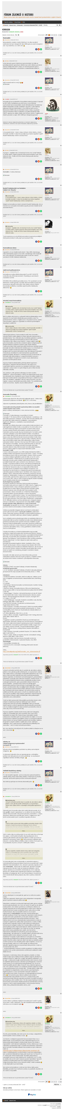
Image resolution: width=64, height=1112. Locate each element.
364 (51, 675)
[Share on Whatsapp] (41, 49)
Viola (46, 65)
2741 (51, 68)
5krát (53, 315)
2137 (51, 311)
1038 (51, 47)
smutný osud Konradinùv (12, 301)
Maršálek (47, 673)
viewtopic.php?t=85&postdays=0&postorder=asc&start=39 (21, 1050)
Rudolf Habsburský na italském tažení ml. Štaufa (14, 189)
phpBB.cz (59, 1106)
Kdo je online (7, 1088)
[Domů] (18, 7)
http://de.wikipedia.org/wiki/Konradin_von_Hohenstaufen (21, 651)
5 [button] (56, 35)
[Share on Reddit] (39, 49)
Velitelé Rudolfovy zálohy (12, 771)
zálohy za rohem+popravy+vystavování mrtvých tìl (13, 743)
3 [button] (52, 35)
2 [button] (50, 35)
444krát (54, 119)
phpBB (44, 1105)
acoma (46, 44)
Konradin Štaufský (9, 394)
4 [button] (54, 35)
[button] (46, 35)
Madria (46, 228)
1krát (58, 49)
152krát (58, 121)
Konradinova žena (9, 248)
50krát (53, 70)
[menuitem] (16, 22)
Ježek (21, 32)
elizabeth (11, 32)
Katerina (17, 32)
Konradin (6, 29)
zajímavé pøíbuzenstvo (11, 270)
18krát (58, 71)
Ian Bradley (58, 1103)
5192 (51, 116)
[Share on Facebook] (36, 49)
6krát (58, 316)
